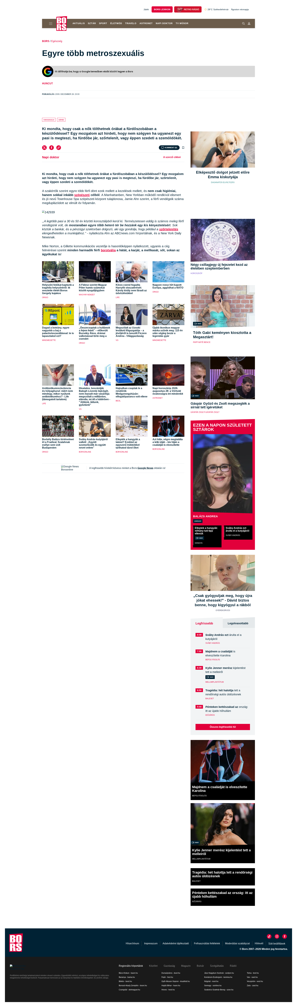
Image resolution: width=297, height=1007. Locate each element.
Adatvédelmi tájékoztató (176, 943)
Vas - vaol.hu (252, 977)
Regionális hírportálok (131, 966)
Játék (146, 9)
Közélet (153, 966)
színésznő (197, 521)
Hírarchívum (132, 943)
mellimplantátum (214, 682)
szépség (61, 120)
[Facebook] (51, 147)
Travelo (130, 23)
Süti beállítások (276, 943)
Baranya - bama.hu (127, 977)
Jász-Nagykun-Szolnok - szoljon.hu (219, 973)
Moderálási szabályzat (237, 943)
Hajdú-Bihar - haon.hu (170, 985)
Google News (145, 468)
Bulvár (200, 966)
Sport (103, 23)
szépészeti (82, 195)
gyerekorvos (223, 610)
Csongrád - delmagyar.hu (129, 990)
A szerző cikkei (172, 157)
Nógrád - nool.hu (211, 981)
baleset (209, 698)
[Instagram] (277, 936)
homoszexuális (48, 120)
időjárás (210, 715)
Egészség (56, 41)
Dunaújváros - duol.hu (170, 973)
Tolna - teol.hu (253, 973)
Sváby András (233, 535)
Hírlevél (259, 943)
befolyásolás (212, 660)
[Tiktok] (269, 936)
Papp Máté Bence (201, 342)
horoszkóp (196, 273)
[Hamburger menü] (49, 23)
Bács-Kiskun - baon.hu (128, 973)
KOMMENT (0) (171, 148)
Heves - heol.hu (168, 990)
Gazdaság (169, 966)
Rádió (233, 966)
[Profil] (249, 23)
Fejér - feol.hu (167, 977)
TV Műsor (182, 23)
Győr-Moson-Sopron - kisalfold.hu (175, 981)
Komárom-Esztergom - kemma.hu (218, 977)
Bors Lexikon (162, 9)
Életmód (116, 23)
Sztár (92, 23)
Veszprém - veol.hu (255, 981)
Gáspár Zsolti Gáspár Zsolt (205, 412)
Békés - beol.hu (125, 981)
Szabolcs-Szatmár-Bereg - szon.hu (218, 990)
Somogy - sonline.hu (213, 985)
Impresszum (150, 943)
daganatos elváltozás (223, 182)
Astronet (146, 23)
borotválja (108, 250)
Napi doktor (164, 23)
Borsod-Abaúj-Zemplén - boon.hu (133, 985)
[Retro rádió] (179, 9)
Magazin (186, 966)
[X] (44, 147)
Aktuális (79, 23)
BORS (45, 41)
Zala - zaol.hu (252, 985)
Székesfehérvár (218, 9)
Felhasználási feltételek (207, 943)
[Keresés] (243, 23)
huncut (47, 83)
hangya (198, 543)
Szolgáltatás (217, 966)
